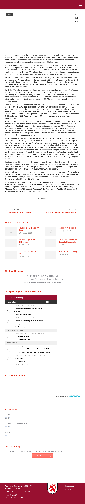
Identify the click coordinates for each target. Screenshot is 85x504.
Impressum (69, 486)
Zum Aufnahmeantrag (44, 456)
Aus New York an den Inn (69, 228)
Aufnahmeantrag (16, 451)
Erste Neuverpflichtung (68, 252)
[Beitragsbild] (11, 231)
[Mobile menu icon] (80, 5)
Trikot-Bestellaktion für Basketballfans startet (68, 241)
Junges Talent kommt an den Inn (29, 229)
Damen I (9, 14)
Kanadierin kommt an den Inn (29, 253)
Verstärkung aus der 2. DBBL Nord (28, 241)
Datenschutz (70, 489)
